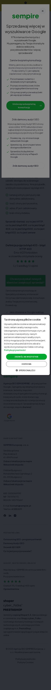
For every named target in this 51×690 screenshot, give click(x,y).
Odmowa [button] (26, 364)
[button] (25, 370)
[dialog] (25, 345)
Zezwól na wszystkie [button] (26, 357)
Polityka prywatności (15, 350)
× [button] (45, 318)
